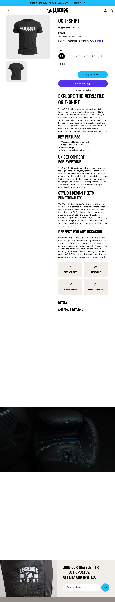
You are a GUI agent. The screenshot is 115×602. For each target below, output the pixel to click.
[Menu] (3, 10)
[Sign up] (105, 587)
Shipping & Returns (70, 310)
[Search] (9, 11)
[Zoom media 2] (16, 71)
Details (63, 303)
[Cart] (112, 11)
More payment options (83, 90)
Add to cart (94, 74)
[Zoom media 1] (28, 37)
